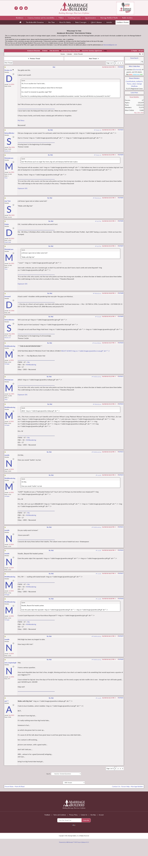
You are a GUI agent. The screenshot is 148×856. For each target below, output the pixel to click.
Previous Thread (35, 58)
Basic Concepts (80, 22)
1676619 (120, 636)
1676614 (120, 475)
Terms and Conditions (59, 815)
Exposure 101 (22, 188)
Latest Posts (134, 92)
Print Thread (8, 63)
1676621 (120, 698)
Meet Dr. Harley (65, 22)
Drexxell (99, 316)
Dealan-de (98, 130)
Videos (61, 18)
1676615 (120, 527)
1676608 (120, 293)
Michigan (7, 364)
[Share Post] (115, 67)
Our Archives (54, 50)
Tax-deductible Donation (35, 22)
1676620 (120, 659)
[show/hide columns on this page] (142, 54)
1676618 (120, 598)
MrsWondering (97, 376)
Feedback (47, 815)
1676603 (120, 130)
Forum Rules (9, 786)
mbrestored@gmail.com (110, 45)
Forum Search (134, 58)
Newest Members (134, 78)
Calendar (69, 54)
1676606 (120, 221)
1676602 (120, 67)
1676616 (120, 550)
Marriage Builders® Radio (109, 18)
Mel (54, 67)
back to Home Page (74, 6)
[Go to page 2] (122, 63)
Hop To (48, 774)
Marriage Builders (33, 50)
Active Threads (78, 54)
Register (135, 50)
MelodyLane (97, 198)
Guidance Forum (122, 22)
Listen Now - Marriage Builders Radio (125, 8)
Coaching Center (74, 18)
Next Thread (93, 58)
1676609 (120, 316)
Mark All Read (19, 786)
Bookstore (19, 18)
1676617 (120, 573)
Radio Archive (127, 18)
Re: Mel (50, 130)
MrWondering (31, 364)
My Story (21, 120)
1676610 (120, 343)
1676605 (120, 197)
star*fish (99, 221)
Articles (109, 22)
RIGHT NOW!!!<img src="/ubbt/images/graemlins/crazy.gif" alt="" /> (85, 351)
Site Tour (51, 22)
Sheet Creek (8, 242)
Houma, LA (7, 151)
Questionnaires (90, 18)
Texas (6, 178)
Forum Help (125, 786)
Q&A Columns (96, 22)
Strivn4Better (97, 343)
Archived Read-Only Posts (70, 50)
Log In (141, 50)
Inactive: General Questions (92, 50)
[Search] (140, 54)
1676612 (120, 404)
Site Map (93, 815)
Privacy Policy (73, 815)
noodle (99, 475)
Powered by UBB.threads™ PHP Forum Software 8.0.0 (74, 842)
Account (101, 815)
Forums (44, 50)
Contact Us (116, 786)
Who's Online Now (134, 66)
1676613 (120, 452)
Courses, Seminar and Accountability (41, 18)
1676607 (120, 246)
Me (28, 362)
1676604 (120, 155)
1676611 (120, 376)
